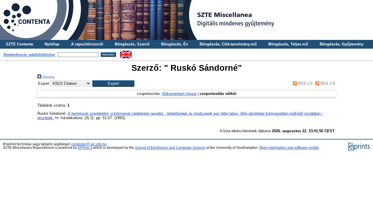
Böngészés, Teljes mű (288, 44)
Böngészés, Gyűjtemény (341, 44)
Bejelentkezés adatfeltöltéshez (29, 54)
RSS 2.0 (327, 83)
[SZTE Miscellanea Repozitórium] (186, 20)
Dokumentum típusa (179, 93)
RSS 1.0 (304, 83)
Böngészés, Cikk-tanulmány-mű (228, 44)
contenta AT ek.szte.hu (89, 144)
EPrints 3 (85, 147)
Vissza (47, 77)
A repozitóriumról (87, 44)
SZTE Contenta (19, 44)
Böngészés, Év (174, 44)
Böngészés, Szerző (132, 44)
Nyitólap (52, 44)
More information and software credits (289, 147)
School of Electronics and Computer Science (170, 147)
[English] (126, 53)
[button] (113, 83)
